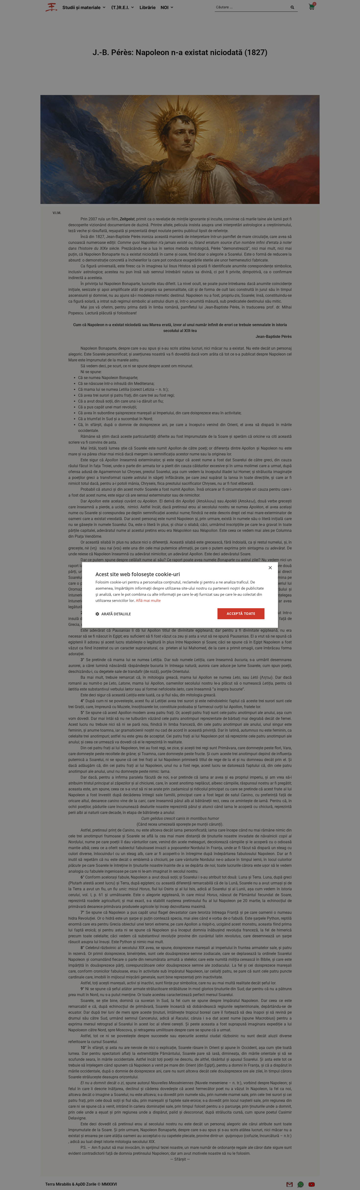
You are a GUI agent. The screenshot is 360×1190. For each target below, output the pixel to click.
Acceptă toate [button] (241, 613)
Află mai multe (148, 600)
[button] (113, 614)
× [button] (270, 568)
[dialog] (180, 595)
